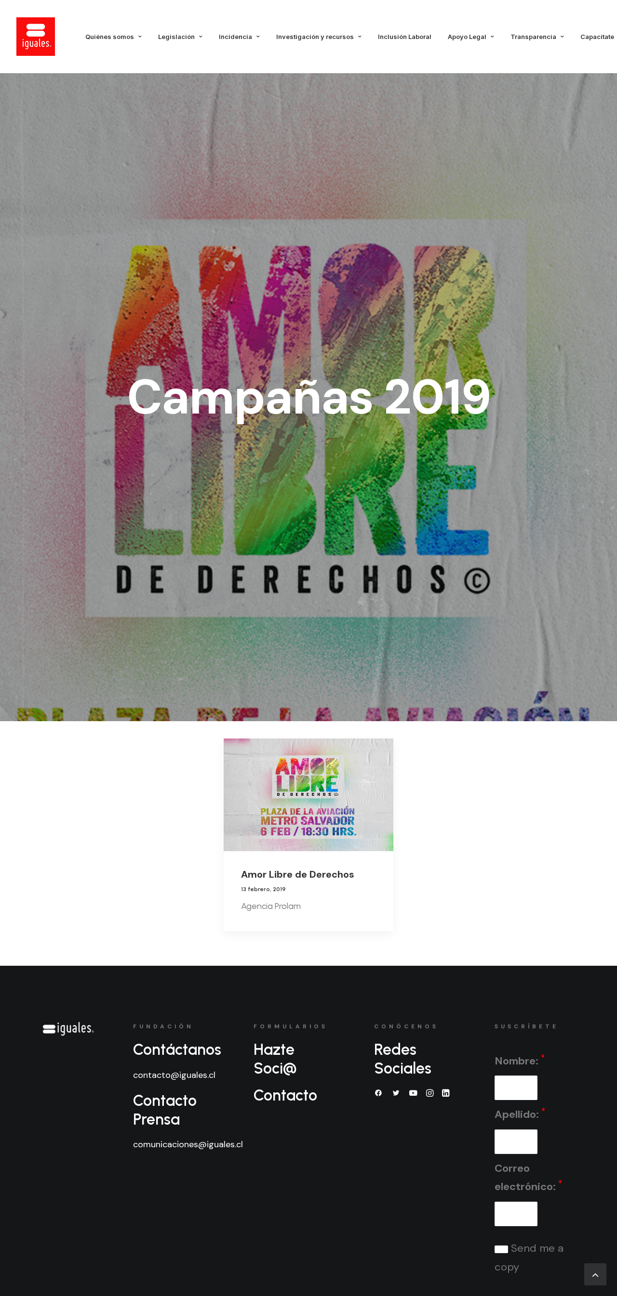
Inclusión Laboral (404, 36)
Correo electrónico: (528, 1177)
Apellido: (520, 1113)
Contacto (285, 1095)
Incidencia (235, 36)
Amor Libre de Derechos (297, 874)
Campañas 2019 (309, 397)
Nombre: (520, 1060)
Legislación (176, 36)
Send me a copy (529, 1257)
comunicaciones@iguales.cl (188, 1144)
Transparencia (533, 36)
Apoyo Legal (467, 36)
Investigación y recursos (315, 36)
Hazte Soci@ (275, 1058)
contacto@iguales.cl (174, 1075)
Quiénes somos (109, 36)
